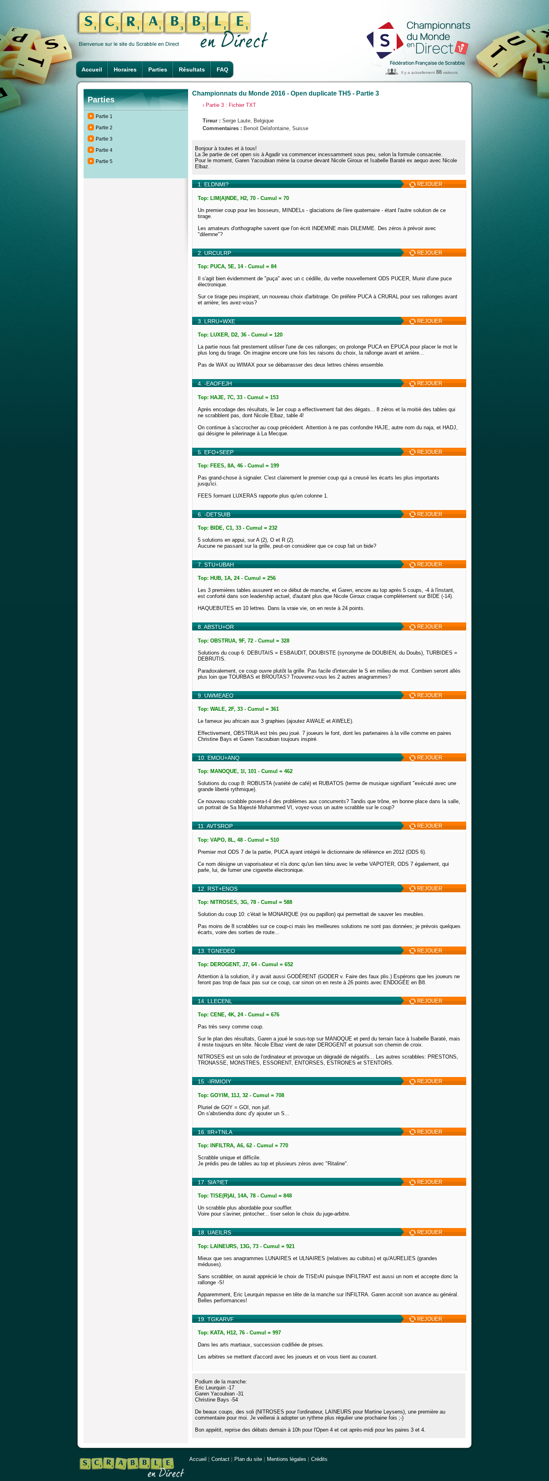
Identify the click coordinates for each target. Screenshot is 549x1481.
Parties (157, 69)
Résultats (192, 69)
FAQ (222, 69)
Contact (220, 1459)
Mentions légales (286, 1459)
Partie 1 (104, 116)
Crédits (319, 1459)
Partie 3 (104, 139)
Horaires (125, 69)
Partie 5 (104, 161)
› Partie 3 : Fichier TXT (229, 105)
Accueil (92, 69)
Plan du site (248, 1459)
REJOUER (429, 184)
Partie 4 (104, 150)
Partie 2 (104, 128)
